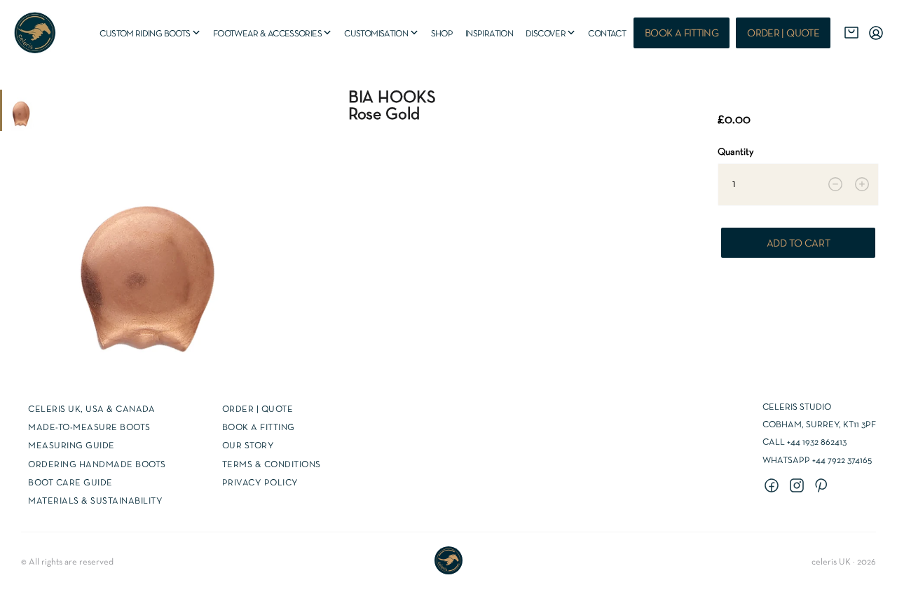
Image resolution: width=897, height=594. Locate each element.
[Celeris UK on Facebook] (773, 487)
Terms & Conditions (271, 465)
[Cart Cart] (851, 33)
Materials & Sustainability (95, 501)
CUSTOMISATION (381, 34)
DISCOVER (551, 34)
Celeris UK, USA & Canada (91, 410)
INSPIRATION (489, 34)
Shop (442, 34)
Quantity (735, 152)
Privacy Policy (260, 483)
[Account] (876, 33)
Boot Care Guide (70, 483)
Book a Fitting (258, 428)
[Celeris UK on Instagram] (799, 487)
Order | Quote (783, 34)
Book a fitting (681, 34)
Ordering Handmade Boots (97, 465)
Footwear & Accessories (273, 34)
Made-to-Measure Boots (89, 428)
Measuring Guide (71, 446)
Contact (607, 34)
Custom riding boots (150, 34)
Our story (248, 446)
